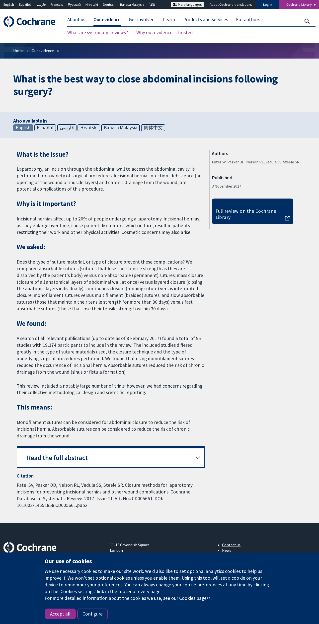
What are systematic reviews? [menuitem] (97, 32)
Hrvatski (91, 4)
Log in (267, 4)
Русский (74, 4)
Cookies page (193, 598)
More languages (189, 4)
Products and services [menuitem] (205, 19)
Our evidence (43, 50)
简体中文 (153, 128)
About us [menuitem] (76, 19)
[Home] (31, 21)
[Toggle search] (307, 21)
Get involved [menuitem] (142, 19)
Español (25, 4)
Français (57, 4)
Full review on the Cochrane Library (246, 214)
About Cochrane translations (231, 4)
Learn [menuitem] (169, 19)
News (226, 550)
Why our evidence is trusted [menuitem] (164, 32)
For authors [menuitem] (248, 19)
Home (18, 50)
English (8, 4)
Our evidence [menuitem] (107, 19)
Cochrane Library (299, 4)
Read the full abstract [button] (57, 458)
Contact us (231, 544)
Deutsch (109, 4)
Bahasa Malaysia (132, 4)
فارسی (40, 4)
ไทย (152, 4)
